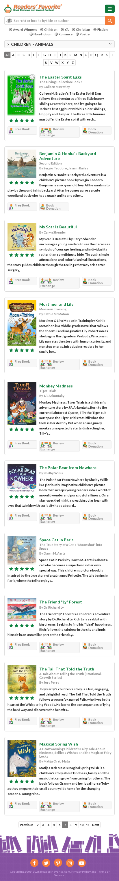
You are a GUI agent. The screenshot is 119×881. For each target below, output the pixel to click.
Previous (27, 825)
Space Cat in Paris (56, 539)
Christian (83, 29)
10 (81, 825)
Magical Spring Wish (58, 744)
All (7, 55)
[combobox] (59, 20)
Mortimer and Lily (56, 304)
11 (88, 825)
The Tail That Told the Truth (66, 668)
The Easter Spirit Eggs (60, 76)
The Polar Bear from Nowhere (67, 467)
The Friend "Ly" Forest (60, 601)
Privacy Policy (81, 871)
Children (50, 29)
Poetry (85, 34)
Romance (65, 34)
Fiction (102, 29)
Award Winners (25, 29)
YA (67, 29)
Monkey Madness (56, 385)
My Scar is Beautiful (58, 226)
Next (95, 825)
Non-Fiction (42, 34)
